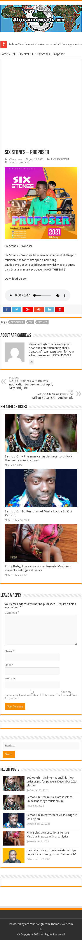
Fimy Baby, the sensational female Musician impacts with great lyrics (38, 568)
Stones (42, 322)
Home (4, 54)
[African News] (41, 18)
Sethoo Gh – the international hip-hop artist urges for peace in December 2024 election (52, 781)
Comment (12, 612)
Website (10, 678)
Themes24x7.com (62, 924)
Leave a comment (19, 162)
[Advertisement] (41, 106)
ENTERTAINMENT (22, 54)
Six (30, 322)
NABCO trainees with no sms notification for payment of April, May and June (31, 383)
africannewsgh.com (37, 924)
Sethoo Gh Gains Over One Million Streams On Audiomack (52, 394)
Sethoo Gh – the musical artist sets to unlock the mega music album (38, 458)
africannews (15, 159)
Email (9, 664)
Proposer (17, 322)
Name (9, 651)
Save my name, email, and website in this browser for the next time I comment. (41, 695)
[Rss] (41, 929)
